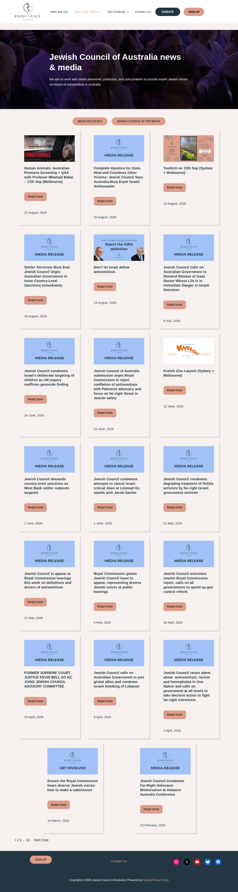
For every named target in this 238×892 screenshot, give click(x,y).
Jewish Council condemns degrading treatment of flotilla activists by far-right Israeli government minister (188, 486)
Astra (146, 880)
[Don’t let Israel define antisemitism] (119, 247)
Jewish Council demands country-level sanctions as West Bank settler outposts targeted (46, 486)
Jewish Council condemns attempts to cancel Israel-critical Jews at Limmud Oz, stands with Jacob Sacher (117, 486)
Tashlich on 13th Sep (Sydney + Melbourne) (188, 170)
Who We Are (59, 12)
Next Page (41, 840)
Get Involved (116, 12)
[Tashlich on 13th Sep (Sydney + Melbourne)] (188, 148)
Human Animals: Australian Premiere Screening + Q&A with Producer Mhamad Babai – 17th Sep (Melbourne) (48, 175)
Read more (35, 196)
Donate (168, 11)
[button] (99, 12)
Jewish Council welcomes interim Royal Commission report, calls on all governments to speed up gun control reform (188, 583)
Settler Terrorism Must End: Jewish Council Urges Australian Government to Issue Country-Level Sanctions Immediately (47, 276)
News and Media (86, 12)
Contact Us (143, 12)
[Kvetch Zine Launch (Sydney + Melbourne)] (188, 351)
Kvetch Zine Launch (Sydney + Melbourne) (188, 373)
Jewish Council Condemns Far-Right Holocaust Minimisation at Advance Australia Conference (162, 787)
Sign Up (194, 11)
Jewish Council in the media (138, 121)
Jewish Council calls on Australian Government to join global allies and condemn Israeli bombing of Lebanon (119, 679)
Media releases (90, 121)
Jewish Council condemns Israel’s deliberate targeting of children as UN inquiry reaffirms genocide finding (49, 377)
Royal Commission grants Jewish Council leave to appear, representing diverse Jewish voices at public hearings (117, 583)
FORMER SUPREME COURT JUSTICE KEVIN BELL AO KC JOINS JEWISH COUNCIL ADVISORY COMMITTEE (48, 679)
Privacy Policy (160, 880)
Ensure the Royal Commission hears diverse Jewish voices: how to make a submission (72, 785)
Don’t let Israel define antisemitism (111, 269)
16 (28, 840)
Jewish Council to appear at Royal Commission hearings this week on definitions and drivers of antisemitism (47, 580)
